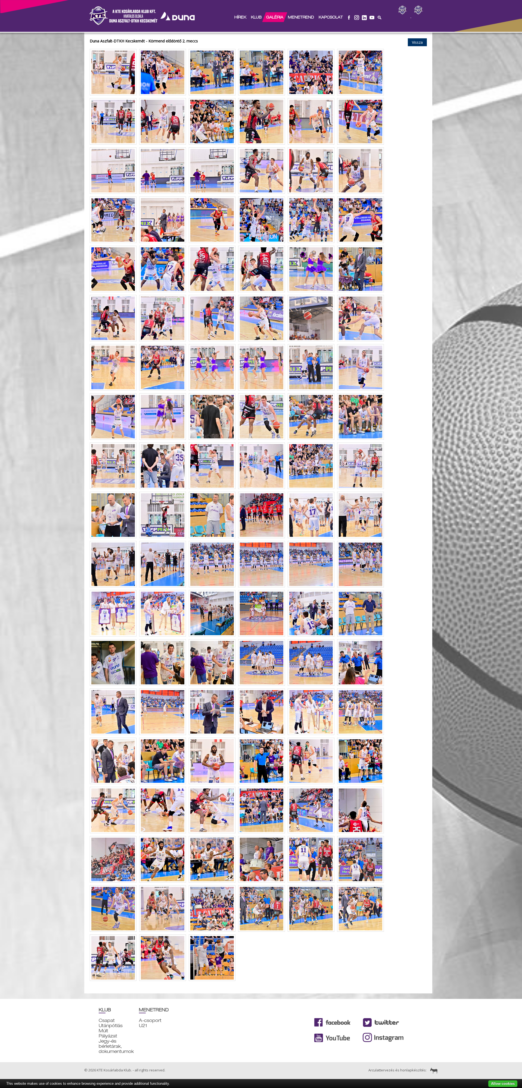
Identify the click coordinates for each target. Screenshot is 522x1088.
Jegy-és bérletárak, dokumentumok (116, 1046)
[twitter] (364, 17)
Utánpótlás (111, 1025)
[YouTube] (371, 17)
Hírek (240, 17)
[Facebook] (349, 17)
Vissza (417, 42)
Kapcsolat (331, 17)
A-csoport (150, 1020)
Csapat (107, 1020)
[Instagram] (356, 17)
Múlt (103, 1030)
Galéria (274, 17)
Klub (256, 17)
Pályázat (108, 1036)
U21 (143, 1025)
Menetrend (301, 17)
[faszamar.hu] (432, 1070)
